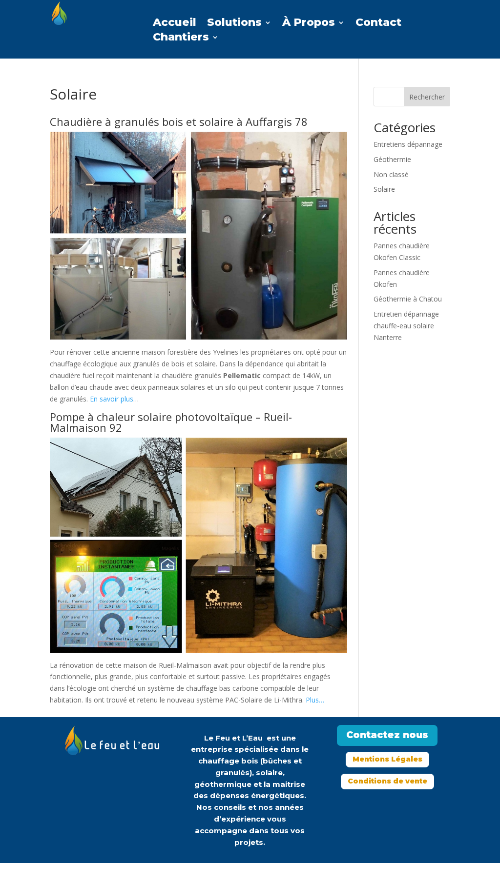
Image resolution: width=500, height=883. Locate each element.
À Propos (308, 24)
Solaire (384, 189)
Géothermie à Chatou (408, 298)
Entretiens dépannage (408, 144)
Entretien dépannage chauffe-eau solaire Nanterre (406, 325)
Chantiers (181, 38)
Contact (378, 24)
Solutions (234, 24)
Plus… (315, 699)
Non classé (391, 174)
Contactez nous (387, 735)
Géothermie (392, 159)
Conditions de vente (387, 781)
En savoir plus (111, 398)
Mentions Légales (387, 759)
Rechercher (427, 96)
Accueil (174, 24)
